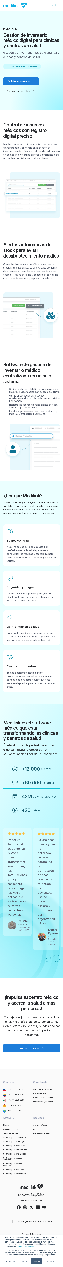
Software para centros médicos (12, 1165)
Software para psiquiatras (14, 1146)
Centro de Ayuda (40, 1125)
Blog (35, 1129)
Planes (6, 1125)
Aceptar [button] (37, 1261)
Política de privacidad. (25, 1246)
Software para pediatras (13, 1170)
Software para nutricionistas (15, 1150)
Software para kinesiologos (15, 1137)
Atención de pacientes (42, 1089)
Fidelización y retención (43, 1102)
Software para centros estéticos (12, 1159)
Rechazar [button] (50, 1261)
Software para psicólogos (14, 1141)
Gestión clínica (39, 1093)
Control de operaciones (43, 1098)
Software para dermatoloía (14, 1174)
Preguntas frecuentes (42, 1133)
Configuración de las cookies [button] (17, 1261)
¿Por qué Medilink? (11, 1133)
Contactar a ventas (11, 1129)
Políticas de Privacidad (31, 1234)
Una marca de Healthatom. (31, 1200)
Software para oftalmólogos (15, 1154)
